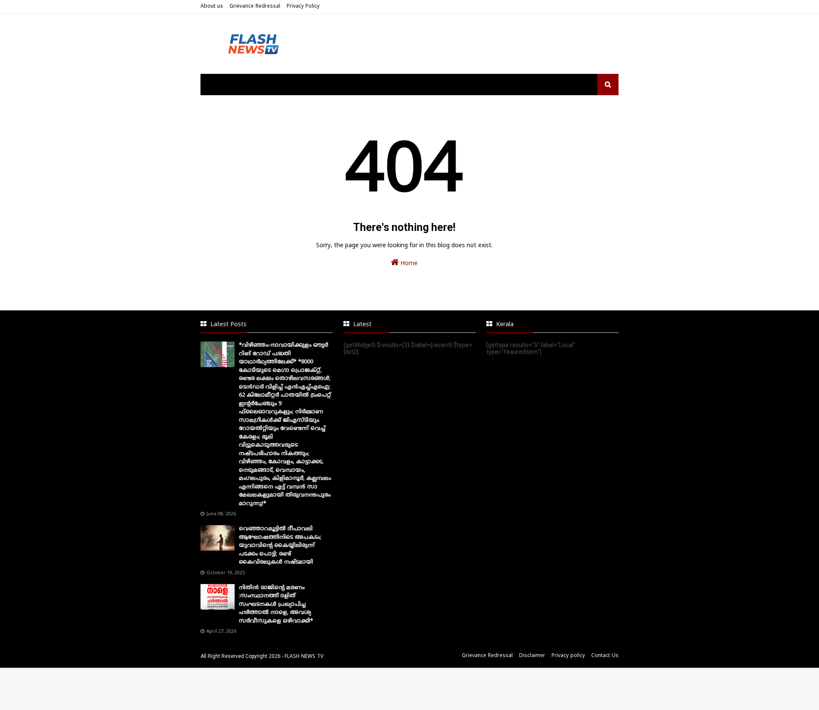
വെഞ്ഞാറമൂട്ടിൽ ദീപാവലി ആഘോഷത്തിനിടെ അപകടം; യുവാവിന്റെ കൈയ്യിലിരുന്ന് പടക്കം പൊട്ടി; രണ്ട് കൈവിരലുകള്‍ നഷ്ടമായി (280, 546)
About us (211, 6)
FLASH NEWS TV (304, 657)
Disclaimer (532, 656)
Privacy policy (568, 656)
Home (408, 263)
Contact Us (605, 656)
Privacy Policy (303, 6)
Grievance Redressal (254, 6)
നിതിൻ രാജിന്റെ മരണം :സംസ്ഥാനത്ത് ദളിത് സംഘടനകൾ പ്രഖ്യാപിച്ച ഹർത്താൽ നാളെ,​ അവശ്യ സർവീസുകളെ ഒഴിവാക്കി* (276, 604)
